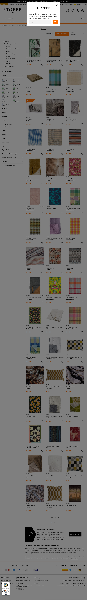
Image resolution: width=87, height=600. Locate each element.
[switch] (5, 593)
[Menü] (9, 583)
